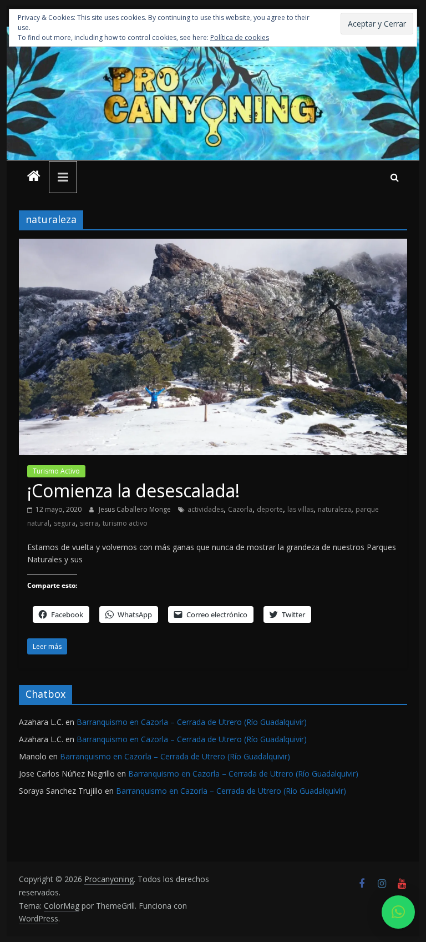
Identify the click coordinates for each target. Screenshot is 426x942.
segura (64, 523)
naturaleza (334, 509)
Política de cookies (239, 37)
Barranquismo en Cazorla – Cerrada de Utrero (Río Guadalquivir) (192, 722)
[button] (398, 912)
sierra (89, 523)
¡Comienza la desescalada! (133, 490)
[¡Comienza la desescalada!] (213, 245)
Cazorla (240, 509)
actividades (205, 509)
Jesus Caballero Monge (136, 509)
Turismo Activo (56, 471)
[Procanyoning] (34, 177)
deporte (270, 509)
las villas (300, 509)
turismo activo (125, 523)
